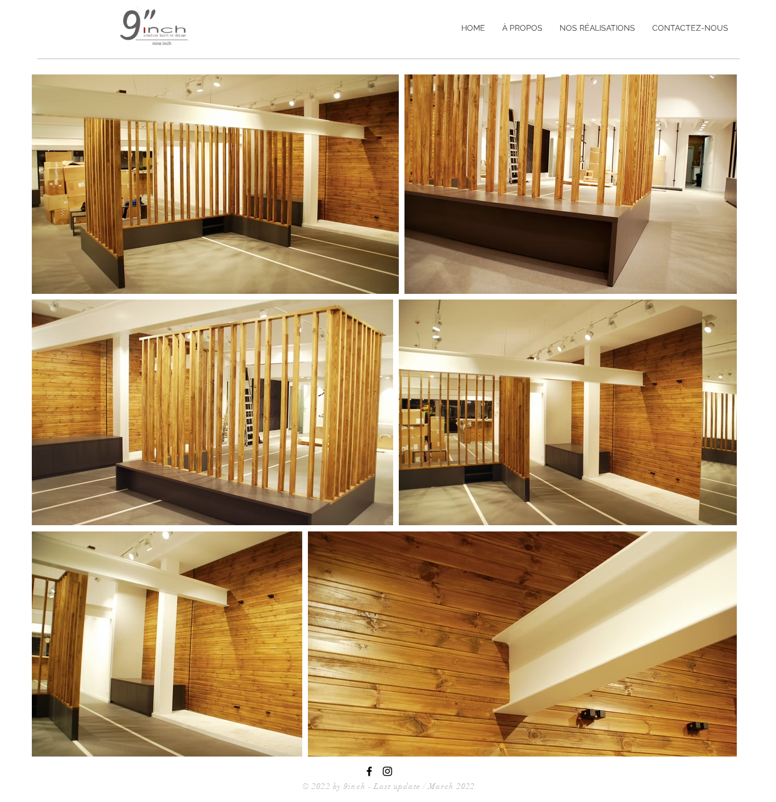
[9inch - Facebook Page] (369, 771)
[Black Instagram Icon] (387, 771)
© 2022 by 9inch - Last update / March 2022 (388, 786)
